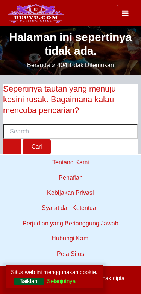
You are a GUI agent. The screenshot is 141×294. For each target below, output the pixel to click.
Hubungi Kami (71, 238)
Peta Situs (70, 254)
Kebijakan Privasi (70, 193)
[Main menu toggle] (125, 13)
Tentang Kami (70, 162)
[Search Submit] (12, 146)
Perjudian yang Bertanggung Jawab (70, 223)
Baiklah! (29, 281)
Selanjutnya (61, 281)
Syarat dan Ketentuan (71, 208)
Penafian (71, 178)
